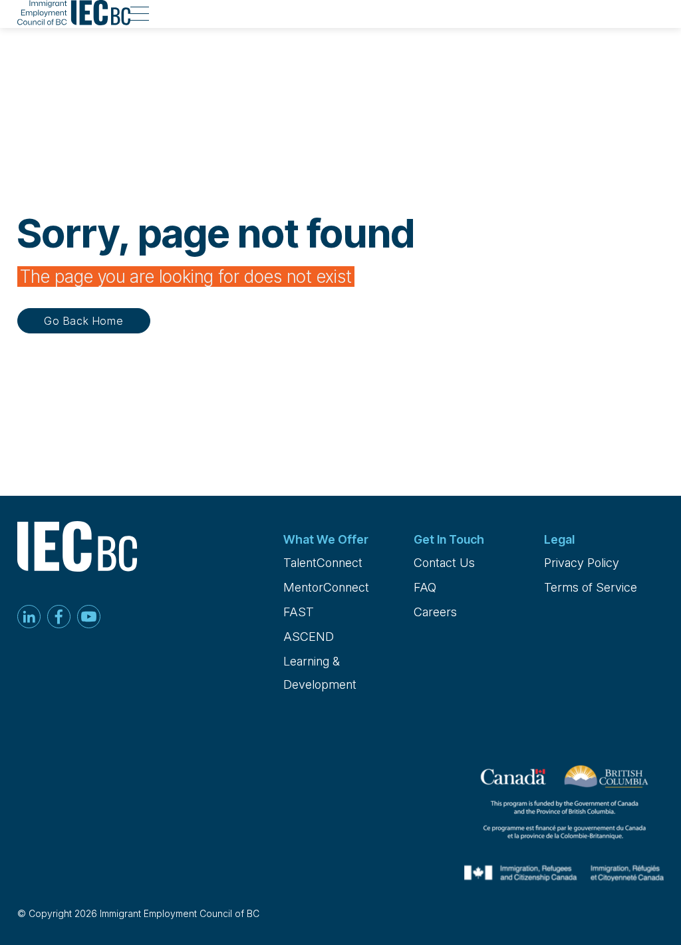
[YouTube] (88, 618)
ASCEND (308, 637)
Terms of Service (590, 587)
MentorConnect (326, 587)
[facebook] (58, 618)
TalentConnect (322, 563)
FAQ (425, 587)
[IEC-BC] (73, 14)
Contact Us (444, 563)
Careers (435, 612)
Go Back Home (84, 320)
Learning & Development (319, 672)
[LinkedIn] (29, 618)
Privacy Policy (581, 563)
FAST (298, 612)
